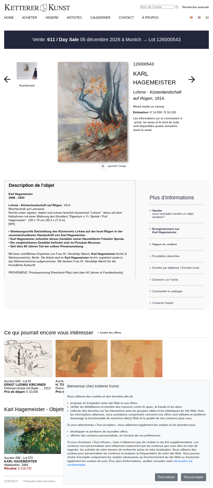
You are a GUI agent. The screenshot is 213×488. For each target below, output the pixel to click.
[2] (191, 79)
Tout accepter (193, 477)
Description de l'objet (31, 185)
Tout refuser (166, 477)
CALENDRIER (100, 17)
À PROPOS (150, 17)
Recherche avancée (195, 7)
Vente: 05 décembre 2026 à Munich (87, 39)
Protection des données (39, 481)
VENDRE (51, 17)
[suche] (177, 7)
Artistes (74, 17)
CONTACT (126, 17)
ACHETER (29, 17)
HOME (9, 17)
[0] (7, 79)
